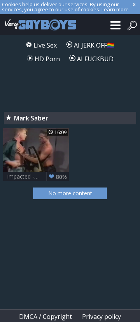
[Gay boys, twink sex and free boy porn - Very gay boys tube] (39, 24)
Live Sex (44, 45)
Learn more (115, 9)
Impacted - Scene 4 (37, 176)
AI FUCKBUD (94, 59)
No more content (70, 193)
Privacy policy (101, 316)
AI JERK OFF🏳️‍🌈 (93, 45)
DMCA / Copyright (45, 316)
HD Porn (46, 59)
